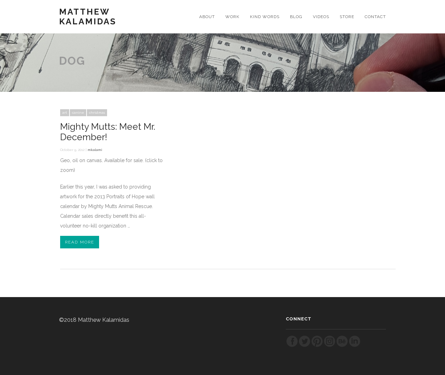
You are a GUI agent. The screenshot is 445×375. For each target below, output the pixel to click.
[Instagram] (329, 345)
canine (78, 112)
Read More (79, 242)
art (64, 112)
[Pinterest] (317, 345)
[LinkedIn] (354, 345)
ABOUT (207, 16)
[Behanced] (342, 345)
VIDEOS (321, 16)
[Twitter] (304, 345)
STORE (347, 16)
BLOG (296, 16)
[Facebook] (292, 345)
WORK (232, 16)
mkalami (95, 150)
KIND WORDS (265, 16)
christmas (97, 112)
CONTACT (375, 16)
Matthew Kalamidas (87, 16)
